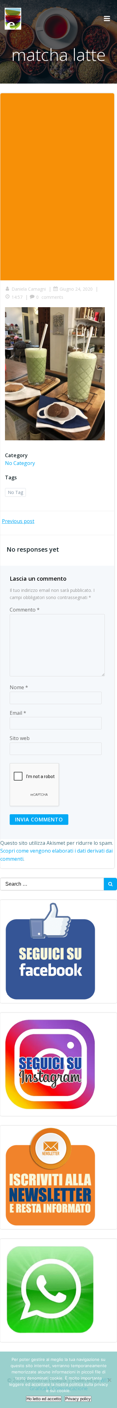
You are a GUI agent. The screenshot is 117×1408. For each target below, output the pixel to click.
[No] (109, 1380)
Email (18, 712)
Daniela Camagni (29, 289)
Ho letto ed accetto (44, 1398)
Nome (19, 687)
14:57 (17, 297)
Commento (25, 609)
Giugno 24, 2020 (76, 289)
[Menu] (107, 18)
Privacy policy (78, 1398)
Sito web (20, 738)
